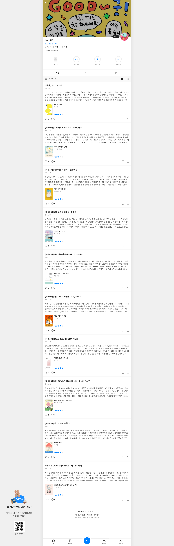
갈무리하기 (123, 119)
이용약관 (89, 515)
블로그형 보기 (122, 79)
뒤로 (46, 2)
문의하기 (96, 515)
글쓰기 (87, 540)
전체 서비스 (128, 2)
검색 (118, 2)
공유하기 (128, 119)
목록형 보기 (128, 79)
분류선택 (46, 79)
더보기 (123, 2)
